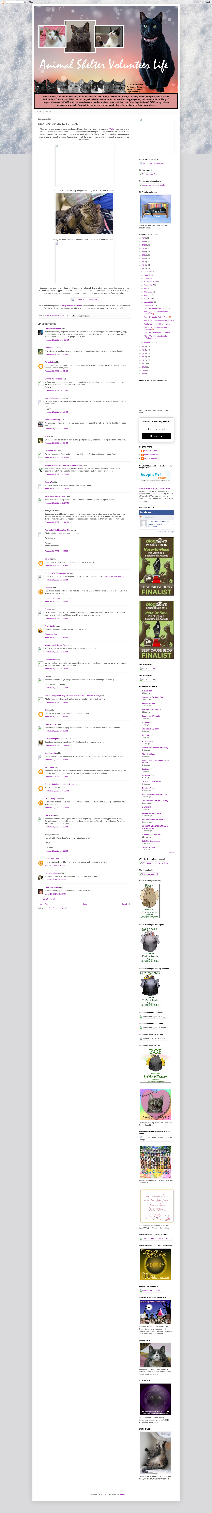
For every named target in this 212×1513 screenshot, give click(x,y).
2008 (144, 374)
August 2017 (149, 285)
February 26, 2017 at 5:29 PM (56, 638)
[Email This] (78, 315)
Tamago (48, 609)
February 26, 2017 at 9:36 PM (56, 731)
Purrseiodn (49, 362)
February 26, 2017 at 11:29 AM (57, 503)
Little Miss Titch (51, 348)
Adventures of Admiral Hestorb (155, 794)
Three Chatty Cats (52, 799)
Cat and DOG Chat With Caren (57, 573)
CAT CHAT (146, 807)
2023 (144, 248)
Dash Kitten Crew (52, 859)
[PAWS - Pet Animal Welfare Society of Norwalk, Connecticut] (143, 527)
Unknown (48, 588)
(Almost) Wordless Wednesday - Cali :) (158, 321)
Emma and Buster (52, 634)
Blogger (122, 1494)
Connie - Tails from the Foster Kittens (60, 784)
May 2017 (148, 295)
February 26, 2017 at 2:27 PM (56, 618)
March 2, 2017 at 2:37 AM (55, 865)
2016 (144, 347)
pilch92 (48, 559)
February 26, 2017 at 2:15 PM (56, 602)
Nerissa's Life (148, 775)
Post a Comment (48, 899)
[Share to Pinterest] (89, 315)
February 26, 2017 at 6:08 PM (56, 669)
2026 (144, 238)
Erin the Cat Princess (53, 379)
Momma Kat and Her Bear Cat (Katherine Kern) (64, 465)
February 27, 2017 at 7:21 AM (56, 760)
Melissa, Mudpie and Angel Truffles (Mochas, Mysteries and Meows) (72, 696)
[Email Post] (73, 315)
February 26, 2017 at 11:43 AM (57, 522)
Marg (47, 437)
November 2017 (150, 275)
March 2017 (149, 302)
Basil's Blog (147, 735)
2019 (144, 262)
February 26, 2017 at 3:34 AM (56, 371)
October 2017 (149, 278)
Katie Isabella (50, 753)
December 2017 (150, 272)
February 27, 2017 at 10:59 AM (57, 791)
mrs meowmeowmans (152, 458)
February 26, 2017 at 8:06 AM (56, 443)
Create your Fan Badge (166, 532)
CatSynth (146, 723)
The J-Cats (49, 815)
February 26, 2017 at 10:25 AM (57, 458)
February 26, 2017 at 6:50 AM (56, 412)
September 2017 (150, 282)
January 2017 (149, 342)
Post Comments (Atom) (58, 908)
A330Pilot (104, 1494)
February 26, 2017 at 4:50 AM (56, 390)
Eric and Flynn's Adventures (153, 820)
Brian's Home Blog (52, 420)
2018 (144, 265)
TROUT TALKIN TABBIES (152, 782)
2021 (144, 255)
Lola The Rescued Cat (151, 841)
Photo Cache (50, 626)
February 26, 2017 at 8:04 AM (56, 429)
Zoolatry (145, 769)
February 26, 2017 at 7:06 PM (56, 688)
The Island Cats (51, 724)
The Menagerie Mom (53, 328)
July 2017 (148, 288)
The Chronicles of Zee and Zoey (155, 801)
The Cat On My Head (150, 729)
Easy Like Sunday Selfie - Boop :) (156, 308)
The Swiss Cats (51, 451)
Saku (47, 710)
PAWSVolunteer (150, 451)
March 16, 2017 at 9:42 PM (55, 894)
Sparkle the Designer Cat (152, 697)
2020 (144, 259)
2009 (144, 370)
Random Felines (148, 788)
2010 (144, 367)
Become (146, 517)
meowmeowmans (151, 455)
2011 (144, 364)
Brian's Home (147, 691)
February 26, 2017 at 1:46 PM (56, 565)
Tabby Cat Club (148, 847)
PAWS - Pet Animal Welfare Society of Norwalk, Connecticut (158, 524)
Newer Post (43, 904)
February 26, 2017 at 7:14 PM (56, 702)
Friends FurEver (148, 704)
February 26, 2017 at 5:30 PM (56, 652)
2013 (144, 357)
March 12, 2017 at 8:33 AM (55, 880)
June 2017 (148, 292)
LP (46, 676)
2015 (144, 350)
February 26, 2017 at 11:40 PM (57, 745)
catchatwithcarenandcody (114, 577)
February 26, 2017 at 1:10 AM (56, 354)
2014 (144, 353)
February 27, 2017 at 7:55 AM (56, 776)
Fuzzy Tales (49, 767)
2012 (144, 360)
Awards (49, 111)
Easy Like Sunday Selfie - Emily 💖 (157, 317)
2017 (144, 269)
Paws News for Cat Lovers (55, 496)
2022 (144, 252)
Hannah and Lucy (52, 873)
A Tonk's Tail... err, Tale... (152, 835)
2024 (144, 245)
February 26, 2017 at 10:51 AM (57, 474)
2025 (144, 242)
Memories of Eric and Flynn (56, 645)
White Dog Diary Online (151, 813)
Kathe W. (48, 482)
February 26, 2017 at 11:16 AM (57, 489)
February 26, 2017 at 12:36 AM (57, 340)
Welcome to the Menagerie (63, 598)
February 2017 (150, 305)
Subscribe (156, 436)
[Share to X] (83, 315)
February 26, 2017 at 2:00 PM (56, 580)
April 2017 (148, 299)
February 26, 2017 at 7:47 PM (56, 717)
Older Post (126, 904)
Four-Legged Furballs (151, 716)
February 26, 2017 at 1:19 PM (56, 551)
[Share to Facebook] (86, 315)
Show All (171, 852)
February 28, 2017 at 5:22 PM (56, 851)
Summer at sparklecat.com (56, 739)
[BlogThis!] (80, 315)
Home (38, 111)
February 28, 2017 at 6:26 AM (56, 827)
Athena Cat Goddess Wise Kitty (58, 530)
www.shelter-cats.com (54, 398)
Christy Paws (50, 660)
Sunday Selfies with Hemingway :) (156, 324)
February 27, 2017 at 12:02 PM (57, 808)
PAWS (111, 129)
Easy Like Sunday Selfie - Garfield (156, 333)
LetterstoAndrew (52, 887)
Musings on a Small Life (152, 710)
